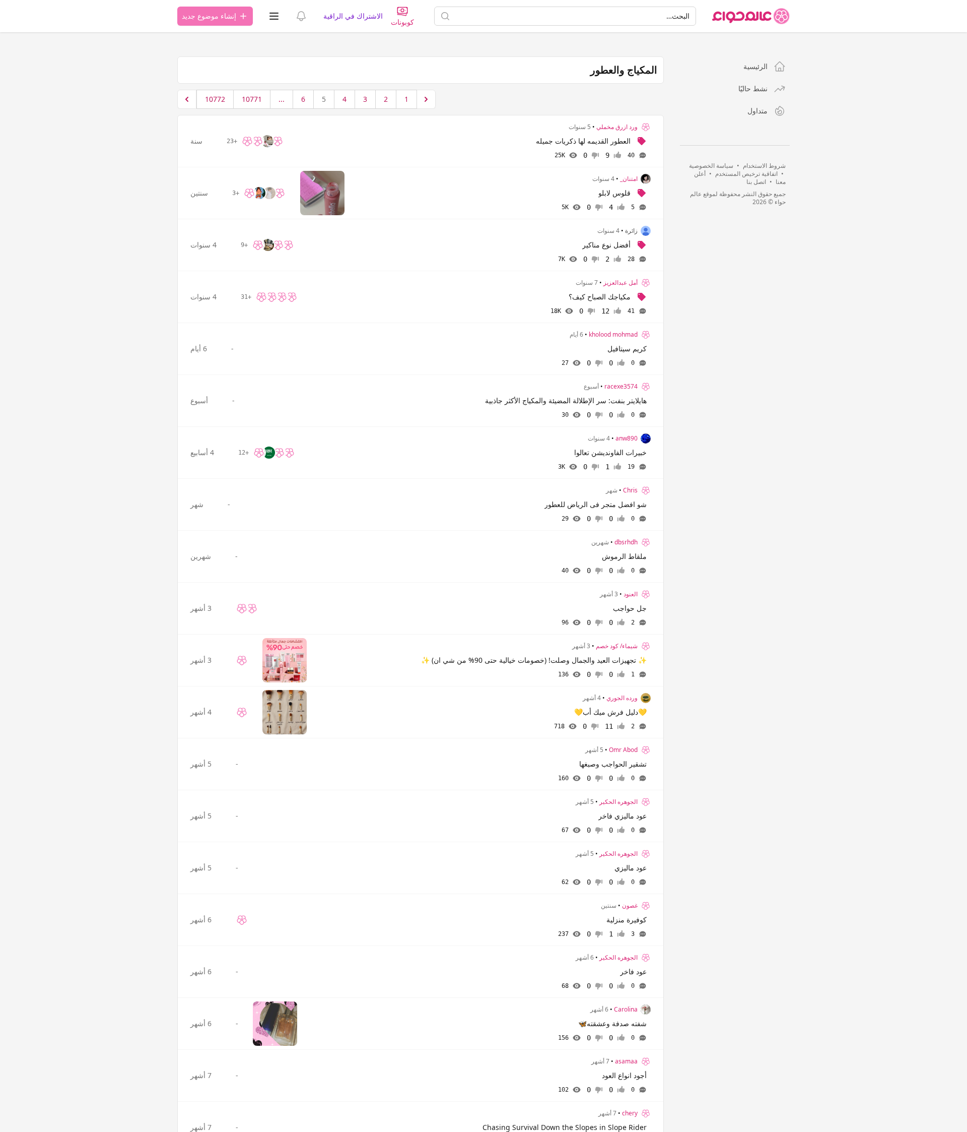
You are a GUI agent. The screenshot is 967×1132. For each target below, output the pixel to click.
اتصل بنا (756, 181)
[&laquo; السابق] (426, 99)
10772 (215, 99)
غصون (630, 906)
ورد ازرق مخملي (617, 127)
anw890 (626, 438)
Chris (630, 490)
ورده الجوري (622, 698)
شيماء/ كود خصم (617, 646)
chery (630, 1113)
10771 (252, 99)
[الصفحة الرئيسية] (751, 16)
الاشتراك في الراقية (353, 16)
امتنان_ (629, 179)
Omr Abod (623, 750)
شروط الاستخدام (764, 165)
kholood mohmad (613, 335)
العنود (631, 594)
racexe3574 (621, 387)
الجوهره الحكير (618, 802)
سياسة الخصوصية (711, 165)
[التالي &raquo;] (186, 99)
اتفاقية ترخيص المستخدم (746, 173)
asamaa (626, 1061)
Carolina (626, 1009)
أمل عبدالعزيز (620, 283)
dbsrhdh (626, 542)
